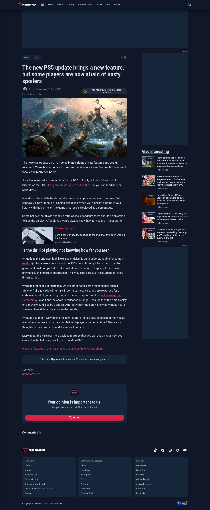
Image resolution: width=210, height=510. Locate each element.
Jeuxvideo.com (143, 484)
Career (28, 493)
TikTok (84, 465)
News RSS (85, 488)
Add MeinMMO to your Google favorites (106, 91)
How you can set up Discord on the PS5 (71, 185)
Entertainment (85, 4)
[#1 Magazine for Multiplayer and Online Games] (28, 4)
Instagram (86, 474)
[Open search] (189, 5)
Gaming (71, 4)
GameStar (141, 465)
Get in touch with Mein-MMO (38, 488)
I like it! (76, 417)
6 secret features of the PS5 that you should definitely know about (62, 348)
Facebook (85, 470)
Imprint (28, 470)
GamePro (140, 470)
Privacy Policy (31, 479)
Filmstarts (141, 488)
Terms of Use (31, 474)
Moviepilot (141, 493)
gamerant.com (31, 374)
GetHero (140, 474)
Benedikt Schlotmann (38, 89)
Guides (117, 4)
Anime (99, 4)
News (50, 4)
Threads (84, 479)
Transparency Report (35, 484)
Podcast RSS (87, 493)
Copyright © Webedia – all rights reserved (42, 503)
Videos (60, 4)
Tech (107, 4)
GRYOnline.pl (142, 479)
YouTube (85, 484)
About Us (29, 465)
